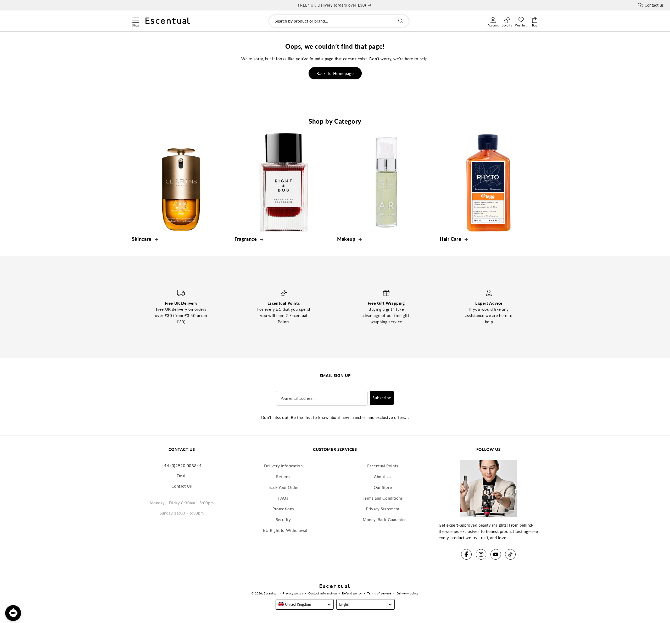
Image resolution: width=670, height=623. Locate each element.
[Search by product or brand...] (400, 21)
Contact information (322, 593)
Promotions (283, 508)
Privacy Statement (382, 508)
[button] (135, 19)
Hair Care (451, 239)
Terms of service (379, 593)
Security (283, 519)
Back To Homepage (335, 73)
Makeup (346, 239)
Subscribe (381, 397)
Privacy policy (293, 593)
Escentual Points (382, 465)
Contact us (654, 5)
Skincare (142, 239)
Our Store (383, 487)
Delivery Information (283, 465)
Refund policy (352, 593)
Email (182, 475)
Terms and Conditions (383, 498)
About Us (383, 476)
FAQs (283, 498)
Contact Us (181, 486)
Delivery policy (408, 593)
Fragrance (246, 239)
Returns (283, 476)
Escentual (270, 593)
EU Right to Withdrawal (285, 530)
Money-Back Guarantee (385, 519)
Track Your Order (283, 487)
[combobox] (339, 21)
